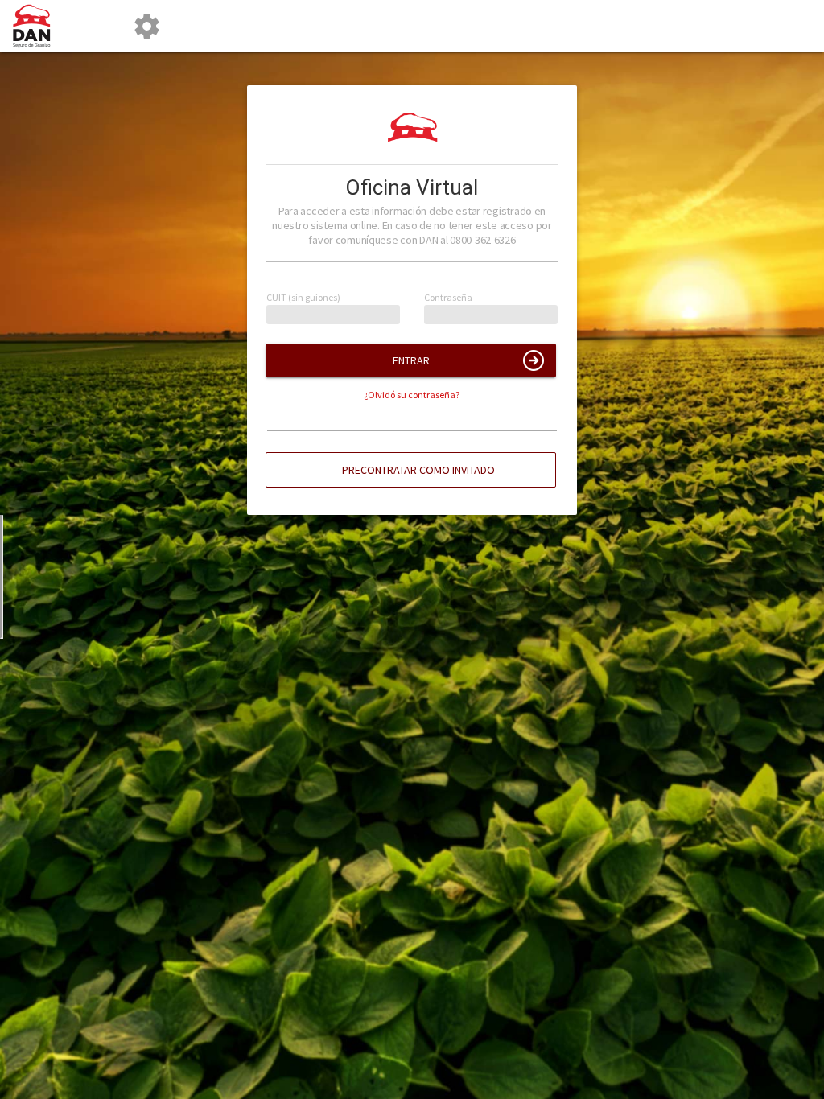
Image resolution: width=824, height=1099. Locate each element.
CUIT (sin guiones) (303, 298)
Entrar (411, 360)
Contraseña (448, 298)
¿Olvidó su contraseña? (411, 395)
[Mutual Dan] (38, 26)
